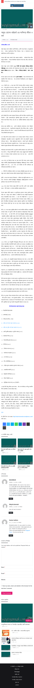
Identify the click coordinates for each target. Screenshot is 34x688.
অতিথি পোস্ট (17, 674)
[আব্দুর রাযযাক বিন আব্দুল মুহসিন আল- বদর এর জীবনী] (25, 443)
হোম (3, 29)
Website (3, 579)
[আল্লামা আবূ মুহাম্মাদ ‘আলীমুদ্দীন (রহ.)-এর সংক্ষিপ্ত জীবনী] (25, 460)
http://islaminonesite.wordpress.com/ (23, 416)
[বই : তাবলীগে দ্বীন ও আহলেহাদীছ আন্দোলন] (5, 633)
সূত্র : (2, 412)
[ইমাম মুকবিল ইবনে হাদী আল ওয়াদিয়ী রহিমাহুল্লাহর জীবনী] (8, 460)
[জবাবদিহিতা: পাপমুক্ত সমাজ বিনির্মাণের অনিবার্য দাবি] (5, 647)
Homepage (17, 671)
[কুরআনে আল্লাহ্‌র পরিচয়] (5, 654)
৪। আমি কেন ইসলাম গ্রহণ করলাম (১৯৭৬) (10, 323)
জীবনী (6, 29)
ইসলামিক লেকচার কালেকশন (17, 679)
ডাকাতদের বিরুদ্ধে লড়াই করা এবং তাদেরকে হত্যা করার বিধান (15, 1)
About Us (17, 669)
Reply (10, 498)
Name (3, 567)
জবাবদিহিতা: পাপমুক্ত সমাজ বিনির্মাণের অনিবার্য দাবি (22, 646)
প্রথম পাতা (17, 682)
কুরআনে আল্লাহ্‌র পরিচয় (17, 652)
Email (3, 573)
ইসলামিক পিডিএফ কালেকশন (17, 677)
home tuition (13, 520)
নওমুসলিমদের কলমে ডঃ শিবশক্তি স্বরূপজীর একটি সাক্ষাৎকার (15, 624)
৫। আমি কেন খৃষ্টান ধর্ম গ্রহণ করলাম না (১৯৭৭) (11, 327)
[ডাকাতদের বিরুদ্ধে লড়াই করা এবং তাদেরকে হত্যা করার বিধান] (5, 640)
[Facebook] (4, 424)
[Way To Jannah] (17, 5)
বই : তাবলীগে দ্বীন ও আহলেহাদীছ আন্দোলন (21, 630)
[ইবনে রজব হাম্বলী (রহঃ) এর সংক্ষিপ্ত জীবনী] (8, 443)
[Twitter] (8, 424)
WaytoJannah (14, 504)
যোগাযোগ (17, 685)
